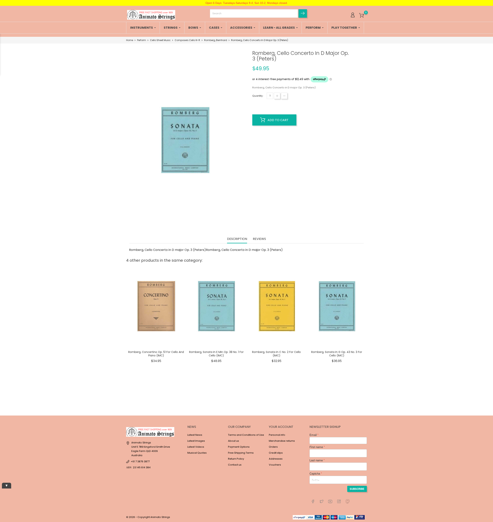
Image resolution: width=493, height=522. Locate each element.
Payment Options (239, 447)
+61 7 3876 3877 (140, 461)
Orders (273, 447)
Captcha (314, 473)
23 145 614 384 (142, 467)
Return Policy (236, 459)
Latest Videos (195, 447)
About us (233, 441)
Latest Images (196, 441)
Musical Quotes (197, 453)
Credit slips (276, 453)
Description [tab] (237, 239)
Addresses (276, 459)
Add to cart (277, 120)
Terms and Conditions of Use (246, 435)
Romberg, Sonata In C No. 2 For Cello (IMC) (276, 353)
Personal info (277, 435)
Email (313, 435)
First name (316, 447)
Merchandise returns (282, 441)
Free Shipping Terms (241, 453)
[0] (361, 15)
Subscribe (357, 489)
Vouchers (275, 465)
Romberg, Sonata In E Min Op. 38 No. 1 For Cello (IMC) (216, 353)
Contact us (234, 465)
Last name (316, 460)
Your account (281, 427)
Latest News (194, 435)
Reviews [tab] (259, 239)
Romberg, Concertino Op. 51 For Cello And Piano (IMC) (156, 353)
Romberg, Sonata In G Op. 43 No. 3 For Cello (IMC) (336, 353)
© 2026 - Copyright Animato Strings (148, 517)
